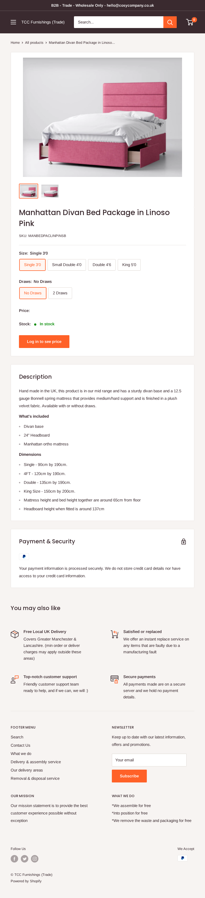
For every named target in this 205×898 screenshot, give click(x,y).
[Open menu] (13, 22)
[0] (190, 22)
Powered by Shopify (26, 881)
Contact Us (20, 745)
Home (15, 43)
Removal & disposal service (35, 778)
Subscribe (129, 776)
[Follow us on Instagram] (34, 859)
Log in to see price (44, 341)
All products (34, 43)
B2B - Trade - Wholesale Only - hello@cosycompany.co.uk (102, 5)
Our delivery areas (27, 770)
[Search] (170, 22)
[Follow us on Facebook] (14, 859)
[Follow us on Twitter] (24, 859)
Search (17, 737)
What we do (21, 753)
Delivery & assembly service (36, 761)
